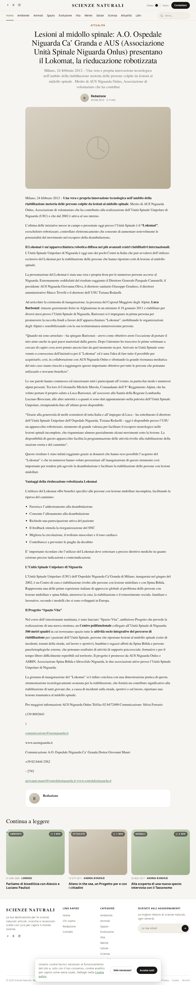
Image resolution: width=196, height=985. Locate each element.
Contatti (68, 932)
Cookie (175, 980)
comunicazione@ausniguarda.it (47, 733)
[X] (13, 5)
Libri (138, 15)
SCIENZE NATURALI (98, 5)
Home (10, 15)
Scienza (112, 15)
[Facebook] (7, 5)
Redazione (98, 96)
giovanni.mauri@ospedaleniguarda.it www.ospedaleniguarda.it (68, 780)
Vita (78, 15)
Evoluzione (65, 15)
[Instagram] (19, 5)
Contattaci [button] (180, 5)
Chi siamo (69, 921)
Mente (88, 15)
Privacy (165, 980)
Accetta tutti (147, 970)
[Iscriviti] (185, 928)
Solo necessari (122, 970)
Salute (100, 15)
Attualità (126, 15)
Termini (186, 980)
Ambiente (23, 15)
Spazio (51, 15)
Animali (38, 15)
